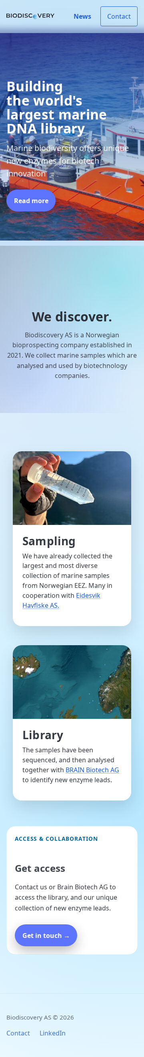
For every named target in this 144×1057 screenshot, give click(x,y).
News (82, 16)
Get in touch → (46, 935)
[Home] (30, 16)
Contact (119, 16)
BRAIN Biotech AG (92, 769)
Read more (31, 200)
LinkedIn (53, 1033)
